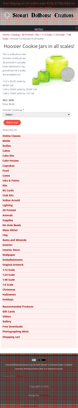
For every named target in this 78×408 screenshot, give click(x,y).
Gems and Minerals (14, 240)
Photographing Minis (16, 331)
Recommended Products (18, 306)
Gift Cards (9, 311)
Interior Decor (11, 250)
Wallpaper (9, 255)
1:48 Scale (9, 279)
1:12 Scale (47, 34)
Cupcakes (9, 165)
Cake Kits (8, 155)
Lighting (8, 205)
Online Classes (11, 136)
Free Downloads (13, 326)
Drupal (19, 376)
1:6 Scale (8, 284)
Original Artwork (13, 264)
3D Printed (27, 34)
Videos (7, 316)
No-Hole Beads (12, 225)
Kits (37, 34)
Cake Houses (11, 160)
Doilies (7, 145)
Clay (5, 235)
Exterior (8, 245)
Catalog (15, 34)
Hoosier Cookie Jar (13, 110)
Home (6, 34)
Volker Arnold (11, 200)
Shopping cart (11, 337)
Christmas (9, 289)
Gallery (7, 321)
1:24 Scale (59, 34)
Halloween (9, 294)
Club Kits (8, 195)
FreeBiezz (45, 395)
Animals (8, 215)
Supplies (8, 220)
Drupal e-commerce (29, 406)
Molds (6, 141)
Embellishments (13, 259)
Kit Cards (8, 190)
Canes (6, 175)
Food (6, 170)
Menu (39, 29)
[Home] (39, 18)
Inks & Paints (11, 180)
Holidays (8, 299)
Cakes (6, 150)
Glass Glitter (10, 230)
